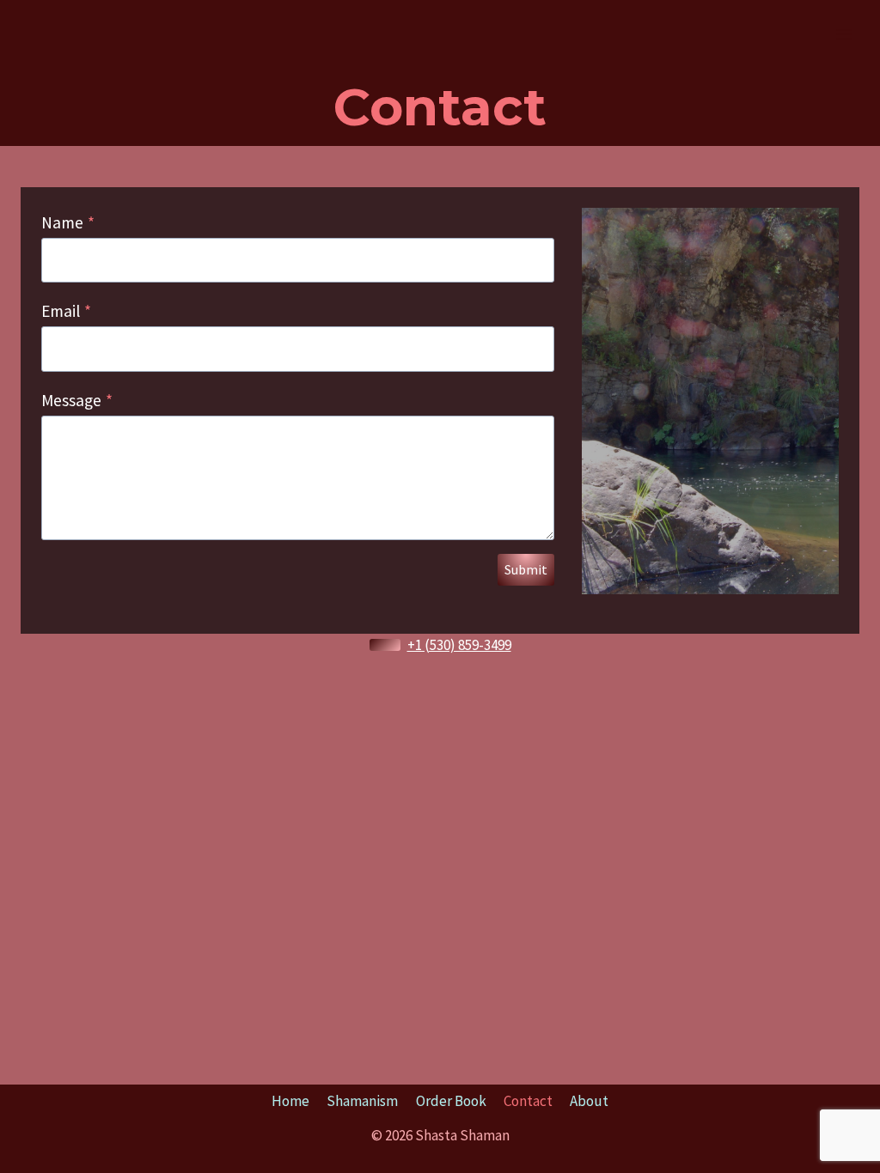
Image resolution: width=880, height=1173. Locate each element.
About (589, 1100)
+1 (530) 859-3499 (459, 644)
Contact (528, 1100)
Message (77, 400)
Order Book (451, 1100)
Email (66, 311)
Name (68, 222)
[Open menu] (843, 34)
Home (290, 1100)
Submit (525, 569)
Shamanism (362, 1100)
